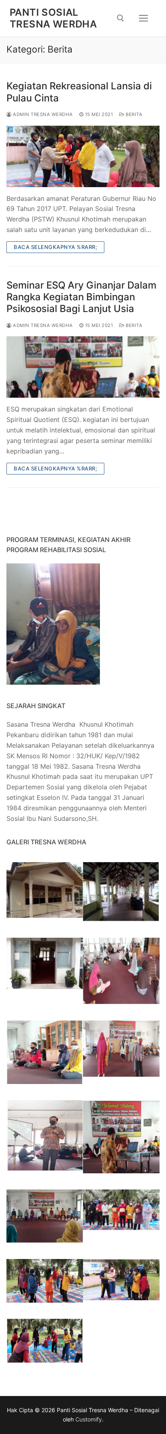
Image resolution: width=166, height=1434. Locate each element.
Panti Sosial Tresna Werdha (53, 18)
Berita (133, 114)
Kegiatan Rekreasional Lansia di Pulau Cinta (79, 91)
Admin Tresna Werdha (42, 114)
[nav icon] (143, 18)
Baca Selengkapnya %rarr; (55, 247)
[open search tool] (120, 18)
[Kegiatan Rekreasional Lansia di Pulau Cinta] (83, 156)
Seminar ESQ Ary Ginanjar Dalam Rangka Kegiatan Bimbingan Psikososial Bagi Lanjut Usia (81, 296)
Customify (88, 1419)
